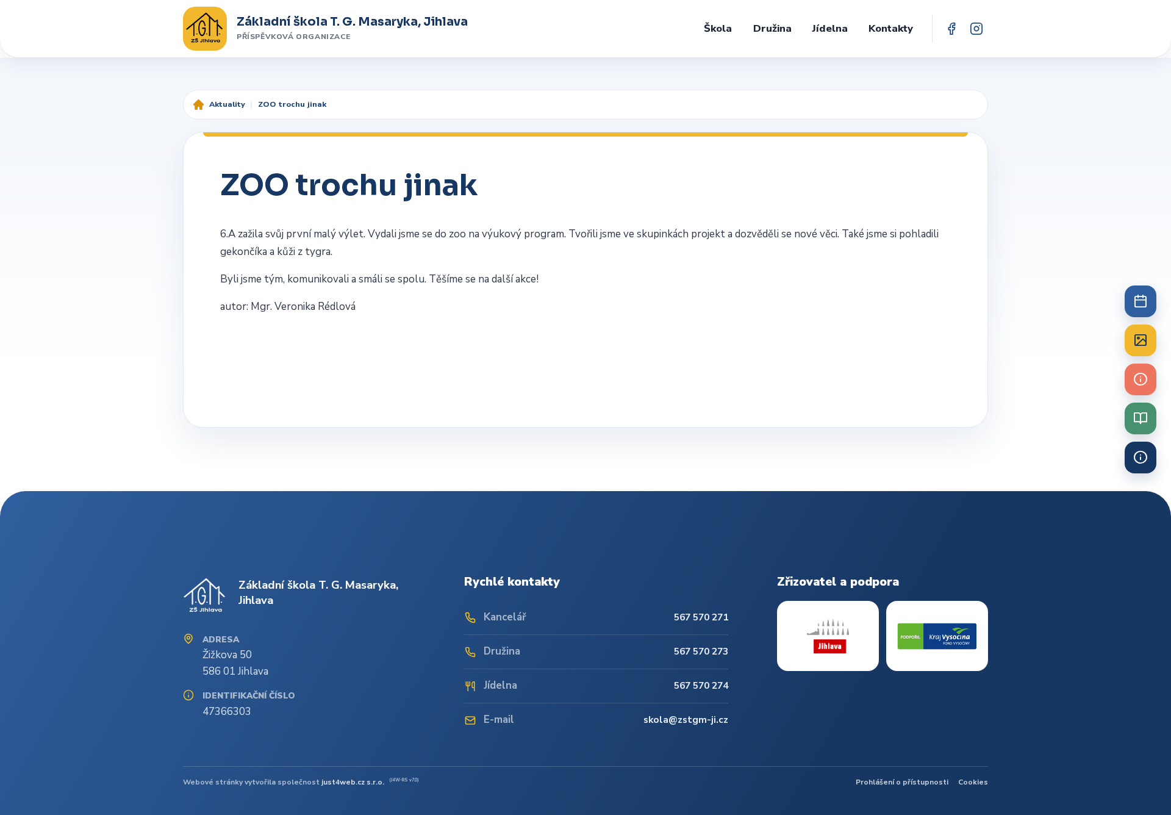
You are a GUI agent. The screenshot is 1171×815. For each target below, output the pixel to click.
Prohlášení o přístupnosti (902, 782)
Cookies (973, 782)
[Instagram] (976, 29)
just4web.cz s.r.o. (352, 782)
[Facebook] (951, 29)
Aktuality (227, 104)
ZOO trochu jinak (292, 104)
